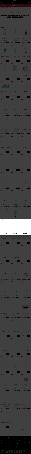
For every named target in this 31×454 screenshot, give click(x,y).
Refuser (6, 233)
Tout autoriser (25, 233)
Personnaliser (15, 233)
